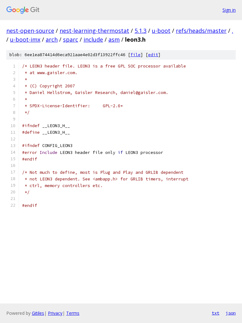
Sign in (229, 10)
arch (52, 39)
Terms (72, 313)
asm (114, 39)
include (93, 39)
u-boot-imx (25, 39)
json (231, 313)
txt (215, 313)
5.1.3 (141, 30)
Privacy (55, 313)
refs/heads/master (201, 30)
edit (153, 54)
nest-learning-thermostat (94, 30)
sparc (70, 39)
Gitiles (38, 313)
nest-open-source (30, 30)
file (135, 54)
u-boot (161, 30)
